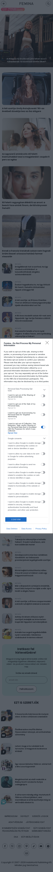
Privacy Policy (41, 529)
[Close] (48, 343)
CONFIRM (16, 519)
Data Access (26, 529)
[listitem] (26, 389)
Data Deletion (11, 529)
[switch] (43, 396)
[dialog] (26, 436)
